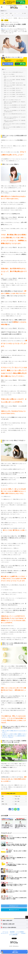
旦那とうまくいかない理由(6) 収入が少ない (12, 90)
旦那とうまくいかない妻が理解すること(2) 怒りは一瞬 (14, 105)
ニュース (19, 13)
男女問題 (2, 13)
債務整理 (6, 13)
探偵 (12, 15)
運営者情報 (12, 931)
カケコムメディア (4, 933)
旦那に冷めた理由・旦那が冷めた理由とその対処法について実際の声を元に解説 (16, 878)
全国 (15, 804)
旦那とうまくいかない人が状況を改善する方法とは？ (13, 72)
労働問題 (11, 13)
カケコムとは (5, 931)
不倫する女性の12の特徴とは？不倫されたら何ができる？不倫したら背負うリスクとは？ (16, 885)
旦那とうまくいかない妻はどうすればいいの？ (12, 99)
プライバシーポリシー (14, 933)
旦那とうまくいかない (5, 28)
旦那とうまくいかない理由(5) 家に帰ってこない (13, 88)
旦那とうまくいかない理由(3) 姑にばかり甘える (13, 82)
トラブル (15, 13)
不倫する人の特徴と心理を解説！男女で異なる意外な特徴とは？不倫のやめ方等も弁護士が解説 (16, 845)
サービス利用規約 (20, 931)
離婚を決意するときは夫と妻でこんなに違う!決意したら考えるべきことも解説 (16, 871)
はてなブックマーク (15, 909)
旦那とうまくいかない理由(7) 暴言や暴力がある (13, 92)
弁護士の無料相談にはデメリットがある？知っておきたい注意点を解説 (7, 826)
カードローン (3, 15)
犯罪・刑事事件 (24, 13)
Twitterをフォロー (14, 906)
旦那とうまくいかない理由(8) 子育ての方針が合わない (14, 94)
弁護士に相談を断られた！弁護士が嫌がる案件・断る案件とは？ (20, 826)
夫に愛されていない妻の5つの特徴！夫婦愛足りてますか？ (14, 734)
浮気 (2, 20)
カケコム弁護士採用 (13, 934)
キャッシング (8, 15)
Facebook (23, 933)
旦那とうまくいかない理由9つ (9, 74)
